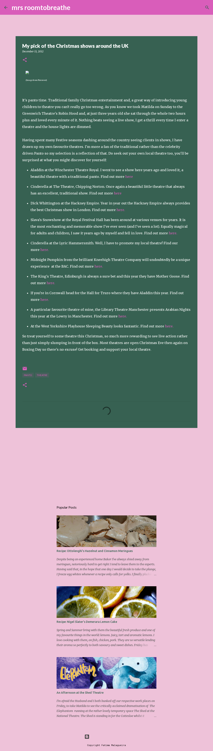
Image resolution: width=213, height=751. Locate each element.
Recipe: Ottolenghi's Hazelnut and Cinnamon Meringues (95, 551)
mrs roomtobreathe (41, 7)
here (129, 177)
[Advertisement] (106, 463)
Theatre (42, 375)
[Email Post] (24, 370)
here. (120, 210)
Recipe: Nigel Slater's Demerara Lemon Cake (87, 621)
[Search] (76, 7)
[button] (24, 60)
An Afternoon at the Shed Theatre (80, 692)
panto (28, 375)
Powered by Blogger (109, 736)
